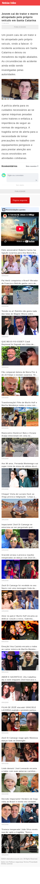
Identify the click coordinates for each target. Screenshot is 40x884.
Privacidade (33, 862)
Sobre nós (4, 862)
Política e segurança (16, 862)
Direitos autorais (7, 864)
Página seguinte (20, 200)
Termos (26, 862)
